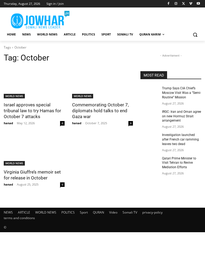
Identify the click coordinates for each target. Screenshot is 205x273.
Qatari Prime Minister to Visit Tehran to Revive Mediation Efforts (179, 162)
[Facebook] (168, 4)
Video (113, 212)
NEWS (8, 212)
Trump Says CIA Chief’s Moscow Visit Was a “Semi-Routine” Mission (181, 92)
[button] (195, 34)
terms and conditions (19, 218)
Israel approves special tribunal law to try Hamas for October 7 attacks (32, 110)
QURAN (98, 212)
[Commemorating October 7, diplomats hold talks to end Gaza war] (102, 83)
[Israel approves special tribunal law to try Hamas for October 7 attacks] (34, 83)
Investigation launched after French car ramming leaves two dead (180, 139)
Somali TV (130, 212)
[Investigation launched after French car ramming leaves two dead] (149, 139)
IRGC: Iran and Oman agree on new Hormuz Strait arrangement (181, 116)
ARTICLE (24, 212)
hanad (8, 123)
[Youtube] (198, 4)
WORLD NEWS (14, 96)
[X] (183, 4)
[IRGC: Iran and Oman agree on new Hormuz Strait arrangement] (149, 116)
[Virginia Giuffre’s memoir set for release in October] (34, 150)
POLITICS (68, 212)
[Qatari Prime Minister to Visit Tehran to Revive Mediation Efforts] (149, 162)
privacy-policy (152, 212)
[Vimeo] (191, 4)
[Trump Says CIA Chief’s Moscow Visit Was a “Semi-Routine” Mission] (149, 92)
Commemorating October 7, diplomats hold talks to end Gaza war (100, 110)
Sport (84, 212)
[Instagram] (176, 4)
